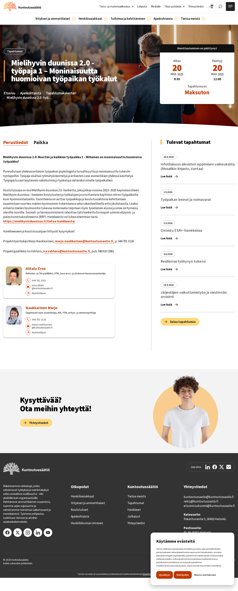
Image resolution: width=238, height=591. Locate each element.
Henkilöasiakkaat (82, 496)
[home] (22, 6)
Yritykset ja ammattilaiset (88, 502)
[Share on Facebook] (214, 467)
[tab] (15, 142)
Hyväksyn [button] (164, 574)
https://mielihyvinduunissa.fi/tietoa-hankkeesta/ (39, 221)
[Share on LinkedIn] (207, 467)
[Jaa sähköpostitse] (228, 467)
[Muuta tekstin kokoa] (211, 7)
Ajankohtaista (30, 93)
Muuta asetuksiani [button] (205, 574)
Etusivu (9, 93)
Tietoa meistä (136, 496)
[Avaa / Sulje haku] (220, 7)
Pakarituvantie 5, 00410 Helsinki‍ (205, 519)
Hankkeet (134, 509)
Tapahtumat (135, 502)
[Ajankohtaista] (149, 19)
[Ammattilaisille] (74, 19)
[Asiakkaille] (106, 19)
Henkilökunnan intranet (87, 523)
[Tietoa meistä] (203, 19)
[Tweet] (221, 467)
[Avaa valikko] (230, 6)
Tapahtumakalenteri (61, 93)
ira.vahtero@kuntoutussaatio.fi (66, 251)
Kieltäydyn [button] (182, 574)
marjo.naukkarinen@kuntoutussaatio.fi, (84, 241)
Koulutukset (79, 509)
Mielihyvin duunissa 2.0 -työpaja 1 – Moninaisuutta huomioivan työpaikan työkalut (30, 97)
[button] (55, 18)
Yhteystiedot (136, 523)
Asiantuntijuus (39, 293)
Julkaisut (133, 516)
